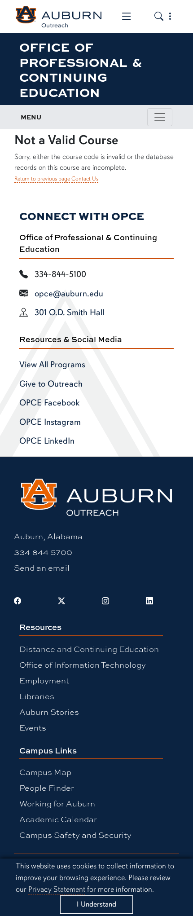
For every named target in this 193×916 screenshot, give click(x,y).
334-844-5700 (43, 552)
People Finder (46, 787)
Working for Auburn (57, 803)
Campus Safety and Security (75, 835)
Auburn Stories (49, 712)
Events (32, 727)
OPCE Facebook (49, 402)
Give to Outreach (51, 384)
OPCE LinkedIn (47, 441)
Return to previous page (42, 178)
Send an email (42, 567)
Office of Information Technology (82, 664)
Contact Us (84, 178)
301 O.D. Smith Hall (69, 312)
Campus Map (45, 772)
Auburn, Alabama (48, 536)
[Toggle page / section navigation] (159, 117)
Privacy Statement (56, 889)
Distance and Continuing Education (89, 649)
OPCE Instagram (50, 422)
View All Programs (52, 364)
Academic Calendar (58, 819)
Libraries (36, 696)
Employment (44, 680)
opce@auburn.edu (69, 293)
